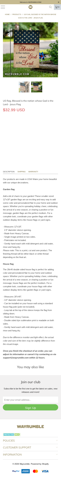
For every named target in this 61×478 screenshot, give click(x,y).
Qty (4, 131)
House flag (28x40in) (41, 123)
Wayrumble (25, 464)
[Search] (50, 7)
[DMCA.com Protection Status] (11, 435)
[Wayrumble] (30, 7)
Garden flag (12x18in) (16, 123)
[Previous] (5, 49)
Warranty (33, 172)
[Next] (56, 49)
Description (9, 172)
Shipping (21, 172)
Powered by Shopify (40, 464)
